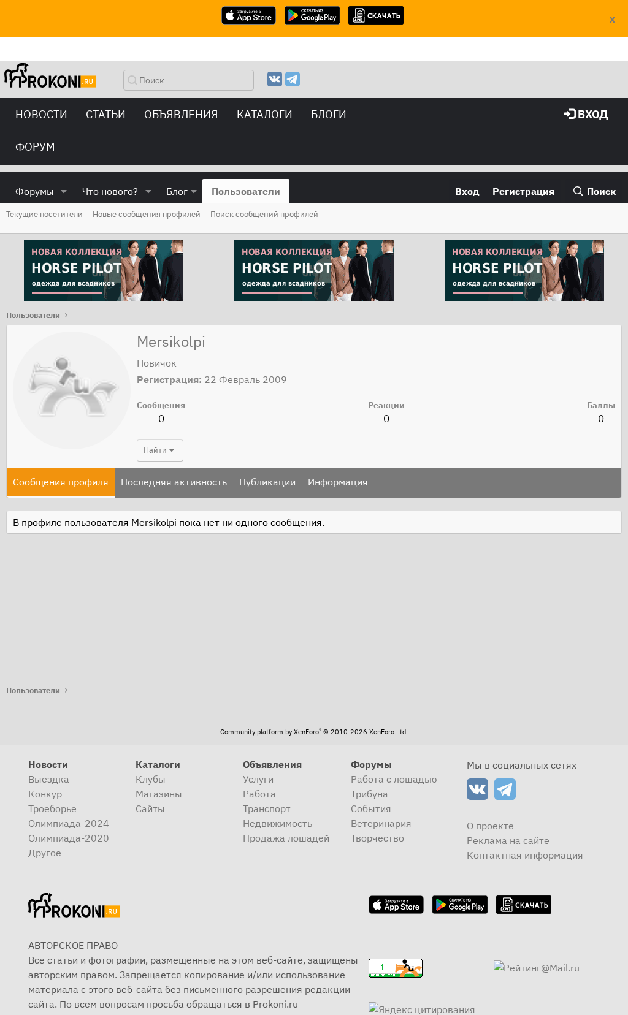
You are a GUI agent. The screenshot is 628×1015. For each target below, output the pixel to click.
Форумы (34, 191)
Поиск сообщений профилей (264, 214)
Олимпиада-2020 (68, 838)
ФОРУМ (35, 147)
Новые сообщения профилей (147, 214)
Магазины (159, 794)
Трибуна (369, 794)
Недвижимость (277, 823)
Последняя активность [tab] (174, 482)
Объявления (181, 114)
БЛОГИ (329, 114)
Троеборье (52, 808)
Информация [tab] (338, 482)
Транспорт (267, 808)
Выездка (48, 779)
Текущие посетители (44, 214)
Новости (41, 114)
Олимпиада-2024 (68, 823)
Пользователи (246, 191)
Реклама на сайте (508, 840)
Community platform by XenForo (314, 732)
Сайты (150, 808)
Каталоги (265, 114)
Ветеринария (381, 823)
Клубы (151, 779)
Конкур (45, 794)
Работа (259, 794)
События (371, 808)
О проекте (490, 825)
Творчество (377, 838)
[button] (64, 191)
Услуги (258, 779)
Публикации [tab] (267, 482)
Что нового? (110, 191)
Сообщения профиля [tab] (61, 482)
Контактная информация (525, 855)
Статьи (106, 114)
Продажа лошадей (286, 838)
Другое (44, 852)
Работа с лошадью (394, 779)
